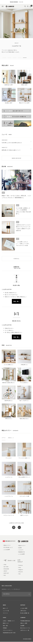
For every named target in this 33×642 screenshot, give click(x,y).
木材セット (11, 444)
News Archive (16, 164)
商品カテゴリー (7, 551)
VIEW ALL (16, 265)
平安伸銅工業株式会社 (25, 627)
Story (20, 573)
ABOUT (5, 577)
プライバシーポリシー (8, 636)
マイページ (5, 619)
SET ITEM (6, 573)
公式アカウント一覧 (24, 636)
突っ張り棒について (8, 553)
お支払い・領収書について (8, 627)
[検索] (25, 6)
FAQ (5, 581)
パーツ (3, 444)
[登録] (29, 601)
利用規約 (5, 634)
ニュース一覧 (6, 617)
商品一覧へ (16, 308)
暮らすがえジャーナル (25, 634)
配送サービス (6, 629)
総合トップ (5, 614)
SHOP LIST (6, 579)
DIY (3, 199)
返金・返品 (5, 632)
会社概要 (22, 632)
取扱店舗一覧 (22, 558)
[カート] (30, 6)
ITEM (5, 571)
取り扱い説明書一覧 (24, 619)
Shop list (21, 578)
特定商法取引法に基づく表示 (9, 639)
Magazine (21, 576)
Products (21, 571)
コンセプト (21, 556)
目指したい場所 (23, 629)
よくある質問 (7, 556)
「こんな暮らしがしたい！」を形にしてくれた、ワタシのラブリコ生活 (23, 250)
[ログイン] (28, 6)
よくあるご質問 (23, 614)
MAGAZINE (6, 575)
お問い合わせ (23, 617)
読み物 (20, 554)
